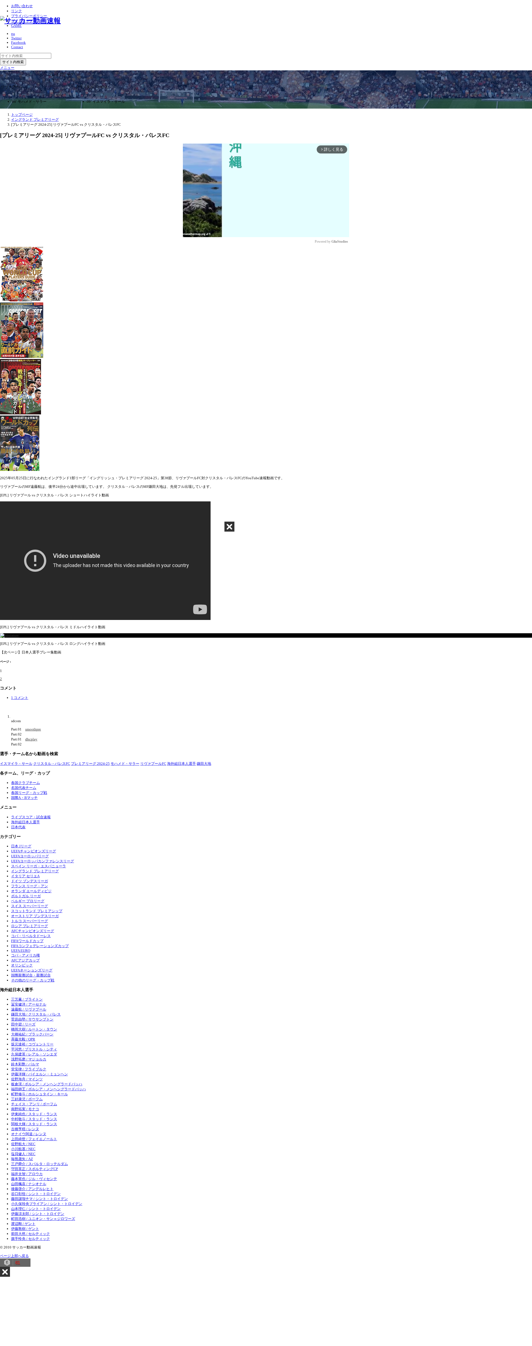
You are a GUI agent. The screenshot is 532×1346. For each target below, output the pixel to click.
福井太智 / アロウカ (27, 1174)
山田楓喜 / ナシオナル (28, 1184)
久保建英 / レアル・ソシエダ (34, 1054)
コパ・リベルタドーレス (31, 936)
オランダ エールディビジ (31, 891)
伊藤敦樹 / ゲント (25, 1229)
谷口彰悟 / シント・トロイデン (36, 1194)
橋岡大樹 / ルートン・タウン (34, 1029)
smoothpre (33, 729)
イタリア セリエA (25, 876)
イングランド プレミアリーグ (35, 871)
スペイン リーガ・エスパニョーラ (38, 866)
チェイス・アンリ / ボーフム (34, 1104)
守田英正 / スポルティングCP (34, 1169)
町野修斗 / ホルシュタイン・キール (39, 1094)
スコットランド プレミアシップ (36, 911)
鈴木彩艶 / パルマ (25, 1064)
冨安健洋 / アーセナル (28, 1004)
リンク (16, 11)
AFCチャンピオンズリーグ (32, 931)
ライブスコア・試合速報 (31, 817)
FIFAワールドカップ (27, 941)
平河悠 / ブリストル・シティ (34, 1049)
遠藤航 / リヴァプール (28, 1009)
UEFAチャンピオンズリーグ (33, 851)
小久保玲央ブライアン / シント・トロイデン (46, 1204)
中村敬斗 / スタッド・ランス (34, 1119)
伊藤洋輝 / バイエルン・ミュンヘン (39, 1074)
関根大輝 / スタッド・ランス (34, 1124)
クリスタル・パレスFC (51, 764)
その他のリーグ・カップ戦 (32, 980)
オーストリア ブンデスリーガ (35, 916)
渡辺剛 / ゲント (23, 1224)
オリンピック (22, 965)
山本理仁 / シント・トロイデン (36, 1209)
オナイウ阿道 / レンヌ (28, 1134)
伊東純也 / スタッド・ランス (34, 1114)
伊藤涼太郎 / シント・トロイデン (37, 1214)
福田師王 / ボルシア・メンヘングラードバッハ (48, 1089)
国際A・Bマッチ (24, 798)
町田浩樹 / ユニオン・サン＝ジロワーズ (43, 1219)
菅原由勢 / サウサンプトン (32, 1019)
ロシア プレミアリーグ (29, 926)
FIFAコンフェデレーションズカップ (40, 946)
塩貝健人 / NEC (23, 1154)
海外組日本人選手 (181, 764)
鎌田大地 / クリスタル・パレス (36, 1014)
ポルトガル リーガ (26, 896)
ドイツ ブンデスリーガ (29, 881)
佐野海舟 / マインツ (27, 1079)
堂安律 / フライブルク (28, 1069)
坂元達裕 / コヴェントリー (32, 1044)
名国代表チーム (23, 788)
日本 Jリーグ (21, 846)
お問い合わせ (22, 6)
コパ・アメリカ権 (25, 955)
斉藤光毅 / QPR (23, 1039)
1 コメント (19, 698)
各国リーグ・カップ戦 (29, 793)
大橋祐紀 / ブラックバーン (32, 1034)
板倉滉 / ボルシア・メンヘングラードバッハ (46, 1084)
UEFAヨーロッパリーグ (30, 856)
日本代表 (18, 827)
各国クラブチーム (25, 783)
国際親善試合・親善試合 (31, 975)
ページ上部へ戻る (14, 1256)
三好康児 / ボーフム (27, 1099)
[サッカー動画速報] (30, 20)
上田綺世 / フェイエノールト (34, 1139)
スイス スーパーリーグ (29, 906)
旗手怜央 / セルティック (30, 1239)
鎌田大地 (204, 764)
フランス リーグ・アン (29, 886)
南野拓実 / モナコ (25, 1109)
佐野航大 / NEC (23, 1144)
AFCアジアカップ (25, 960)
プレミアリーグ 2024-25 (90, 764)
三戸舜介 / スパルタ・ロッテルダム (39, 1164)
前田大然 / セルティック (30, 1234)
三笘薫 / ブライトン (27, 999)
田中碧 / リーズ (23, 1024)
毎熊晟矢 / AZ (22, 1159)
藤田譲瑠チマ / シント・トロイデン (39, 1199)
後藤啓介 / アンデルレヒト (32, 1189)
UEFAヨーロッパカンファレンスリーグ (42, 861)
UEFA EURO (20, 950)
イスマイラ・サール (16, 764)
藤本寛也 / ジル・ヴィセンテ (34, 1179)
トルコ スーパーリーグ (29, 921)
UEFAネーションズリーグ (31, 970)
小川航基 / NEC (23, 1149)
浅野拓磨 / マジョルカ (28, 1059)
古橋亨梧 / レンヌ (25, 1129)
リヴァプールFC (153, 764)
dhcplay (31, 739)
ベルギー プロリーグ (27, 901)
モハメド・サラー (125, 764)
